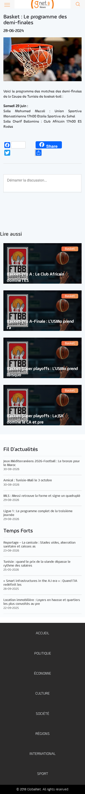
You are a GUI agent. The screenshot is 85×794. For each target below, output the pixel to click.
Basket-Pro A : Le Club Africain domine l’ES (35, 277)
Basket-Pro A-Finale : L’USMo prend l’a (40, 324)
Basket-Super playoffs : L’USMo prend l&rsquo (42, 372)
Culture (42, 693)
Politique (42, 653)
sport (42, 774)
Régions (42, 734)
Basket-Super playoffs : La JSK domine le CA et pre (35, 419)
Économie (42, 673)
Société (42, 714)
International (42, 754)
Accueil (42, 633)
